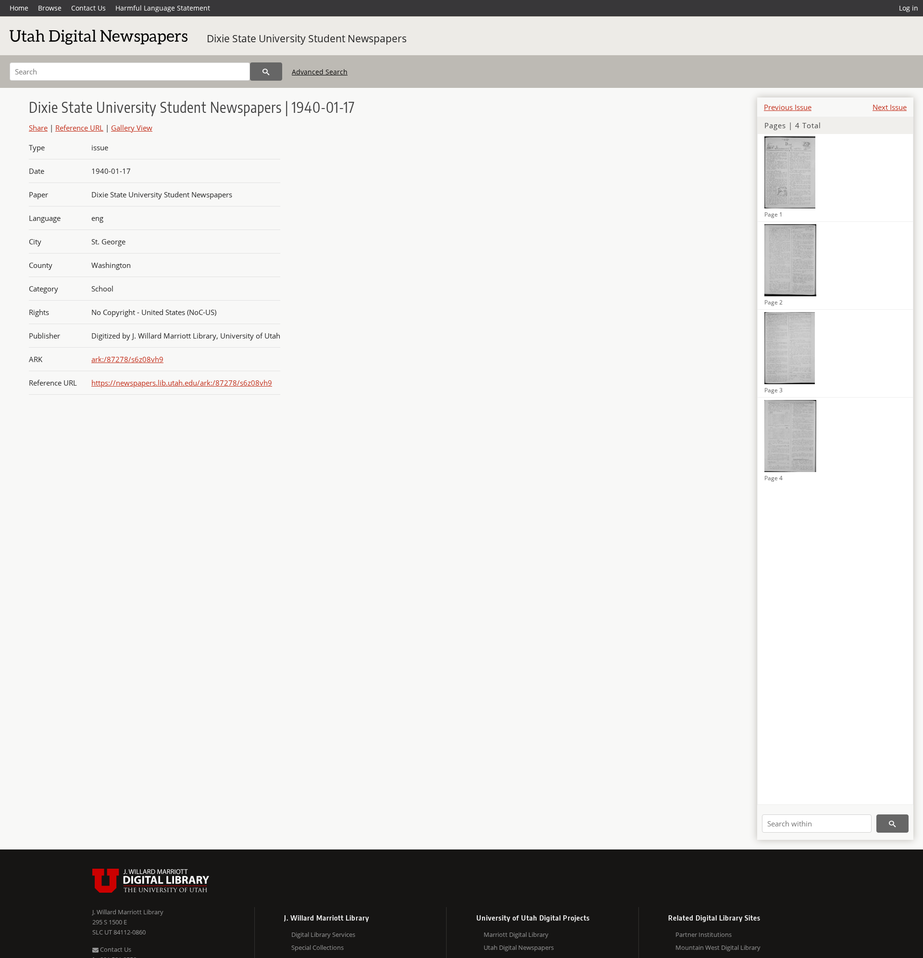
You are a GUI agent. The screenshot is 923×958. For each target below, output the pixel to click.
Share (38, 128)
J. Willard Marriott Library (127, 912)
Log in (908, 7)
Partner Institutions (703, 934)
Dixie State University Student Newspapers (307, 38)
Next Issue (890, 107)
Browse (50, 7)
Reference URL (79, 128)
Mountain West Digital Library (718, 947)
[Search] (266, 71)
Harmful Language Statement (162, 7)
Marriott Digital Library (516, 934)
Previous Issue (787, 107)
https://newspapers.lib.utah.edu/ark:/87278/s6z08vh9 (181, 383)
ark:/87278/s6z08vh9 (127, 359)
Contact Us (88, 7)
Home (19, 7)
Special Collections (317, 947)
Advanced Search (320, 71)
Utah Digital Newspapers (519, 947)
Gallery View (131, 128)
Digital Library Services (323, 934)
